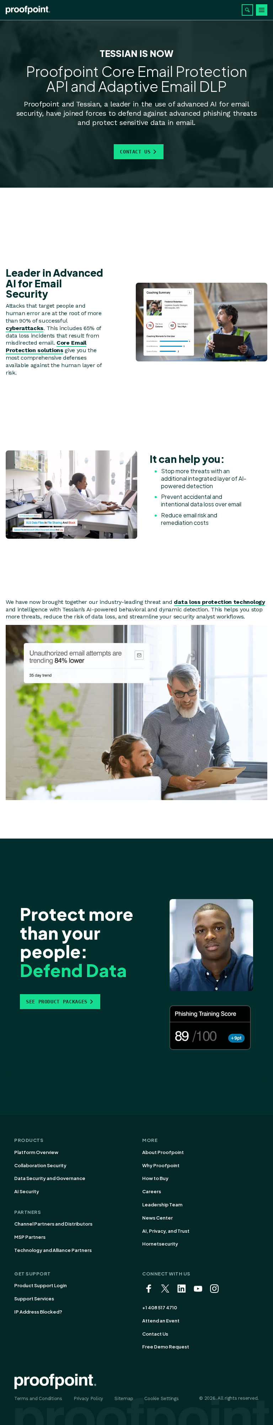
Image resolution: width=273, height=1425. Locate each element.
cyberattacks (24, 328)
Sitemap (123, 1398)
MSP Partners (30, 1237)
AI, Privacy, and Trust (165, 1231)
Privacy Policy (88, 1398)
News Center (157, 1218)
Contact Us (135, 152)
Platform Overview (36, 1152)
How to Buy (155, 1178)
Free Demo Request (165, 1347)
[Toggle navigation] (261, 10)
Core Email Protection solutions (46, 346)
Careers (151, 1191)
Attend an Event (161, 1321)
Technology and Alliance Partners (53, 1250)
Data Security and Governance (49, 1178)
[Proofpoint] (28, 10)
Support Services (34, 1298)
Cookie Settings (161, 1398)
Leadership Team (162, 1204)
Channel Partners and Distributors (53, 1224)
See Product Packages (56, 1001)
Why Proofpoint (161, 1165)
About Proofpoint (163, 1152)
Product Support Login (40, 1285)
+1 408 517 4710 (159, 1307)
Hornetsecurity (160, 1244)
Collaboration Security (40, 1165)
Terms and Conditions (38, 1398)
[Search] (247, 10)
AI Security (26, 1191)
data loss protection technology (219, 602)
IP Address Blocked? (38, 1312)
